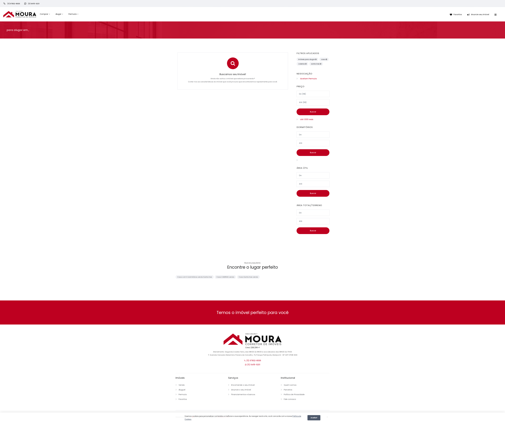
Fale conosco (290, 399)
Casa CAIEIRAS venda (225, 277)
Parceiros (288, 389)
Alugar (58, 14)
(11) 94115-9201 (253, 364)
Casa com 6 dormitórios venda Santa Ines (194, 277)
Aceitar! (314, 418)
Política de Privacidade (294, 394)
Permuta (73, 14)
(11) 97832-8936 (253, 360)
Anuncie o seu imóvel (241, 389)
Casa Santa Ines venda (248, 277)
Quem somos (290, 385)
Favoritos (183, 399)
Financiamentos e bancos (243, 394)
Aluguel (182, 389)
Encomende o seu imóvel (243, 385)
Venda (182, 385)
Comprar (44, 14)
